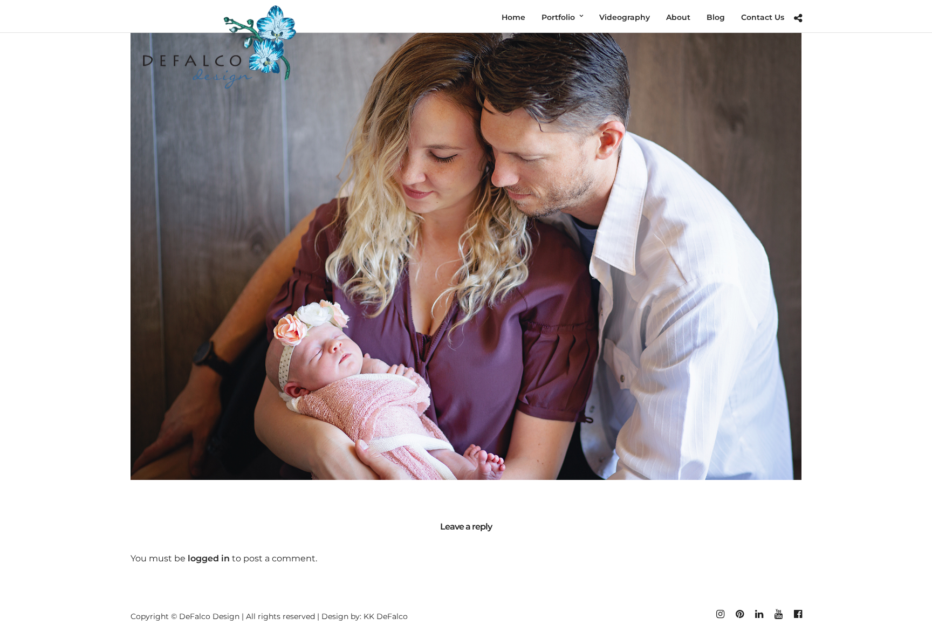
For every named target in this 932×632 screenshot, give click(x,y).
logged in (209, 558)
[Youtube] (778, 614)
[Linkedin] (759, 614)
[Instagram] (720, 614)
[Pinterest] (739, 614)
